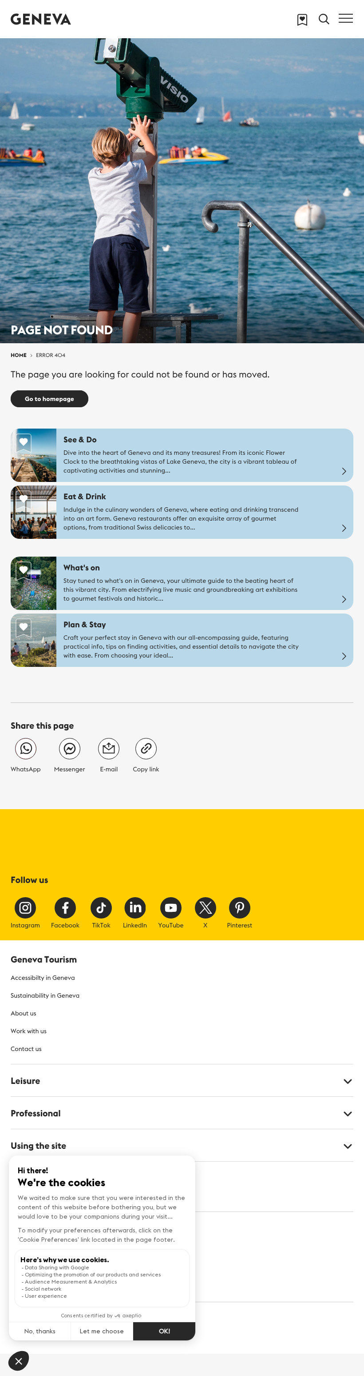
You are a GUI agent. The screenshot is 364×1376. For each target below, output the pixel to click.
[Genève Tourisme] (41, 19)
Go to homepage (49, 399)
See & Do (80, 439)
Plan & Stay (84, 624)
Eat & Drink (84, 496)
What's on (81, 567)
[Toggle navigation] (345, 18)
